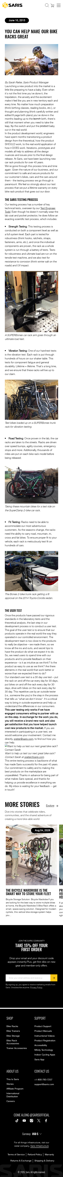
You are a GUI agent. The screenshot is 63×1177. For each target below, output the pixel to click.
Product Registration (44, 1040)
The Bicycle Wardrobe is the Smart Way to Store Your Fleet (28, 892)
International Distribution (12, 1095)
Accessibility (40, 1045)
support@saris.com (44, 1084)
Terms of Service (16, 1154)
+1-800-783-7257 (43, 1080)
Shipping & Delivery (44, 1161)
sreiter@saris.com (23, 739)
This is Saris (12, 1079)
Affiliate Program (14, 1088)
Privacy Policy (36, 987)
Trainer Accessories (16, 1048)
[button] (47, 5)
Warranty (49, 1154)
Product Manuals (43, 1031)
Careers (10, 1101)
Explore (50, 805)
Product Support (42, 1026)
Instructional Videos (44, 1036)
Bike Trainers (13, 1031)
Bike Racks (12, 1026)
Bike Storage (13, 1036)
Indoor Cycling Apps (44, 1054)
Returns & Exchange (21, 1161)
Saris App (39, 1059)
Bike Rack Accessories (12, 1042)
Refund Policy (35, 1154)
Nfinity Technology (43, 1050)
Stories (10, 1084)
